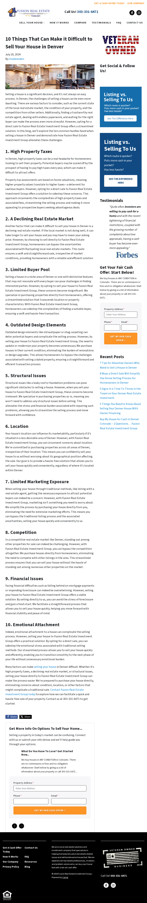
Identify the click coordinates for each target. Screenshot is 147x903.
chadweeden (16, 59)
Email (54, 795)
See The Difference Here (121, 180)
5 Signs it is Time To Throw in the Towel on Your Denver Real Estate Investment (120, 393)
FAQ (118, 23)
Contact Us (135, 23)
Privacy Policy (11, 866)
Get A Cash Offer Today (109, 3)
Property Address (23, 783)
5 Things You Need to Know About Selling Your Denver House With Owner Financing (120, 408)
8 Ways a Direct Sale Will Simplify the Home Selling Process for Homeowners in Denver (120, 378)
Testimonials (101, 23)
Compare (80, 23)
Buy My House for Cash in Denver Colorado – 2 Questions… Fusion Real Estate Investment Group (120, 423)
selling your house (45, 667)
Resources (31, 861)
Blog (27, 866)
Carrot (65, 877)
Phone (17, 795)
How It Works (59, 23)
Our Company (135, 3)
